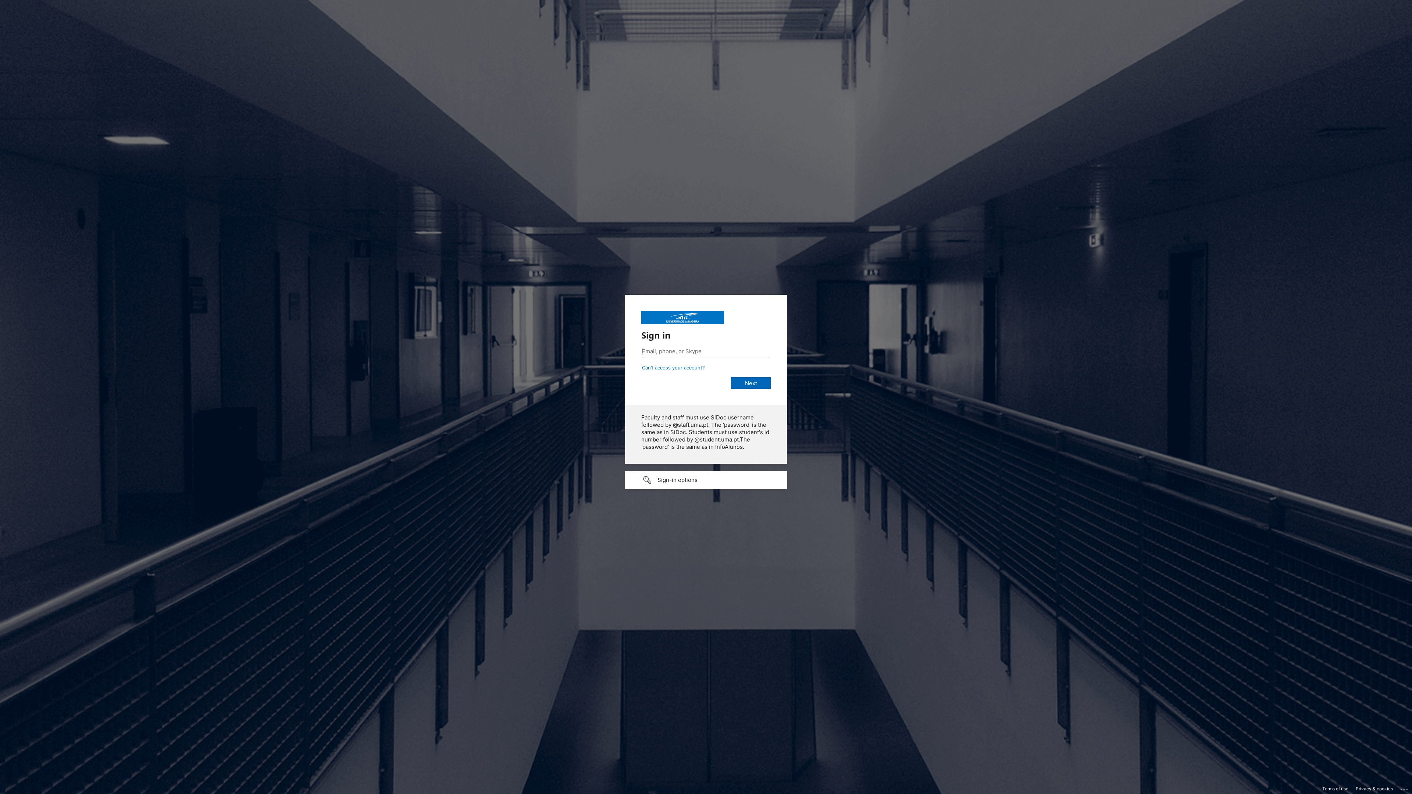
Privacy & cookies (1374, 788)
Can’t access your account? (673, 368)
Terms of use (1335, 788)
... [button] (1404, 787)
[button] (706, 480)
